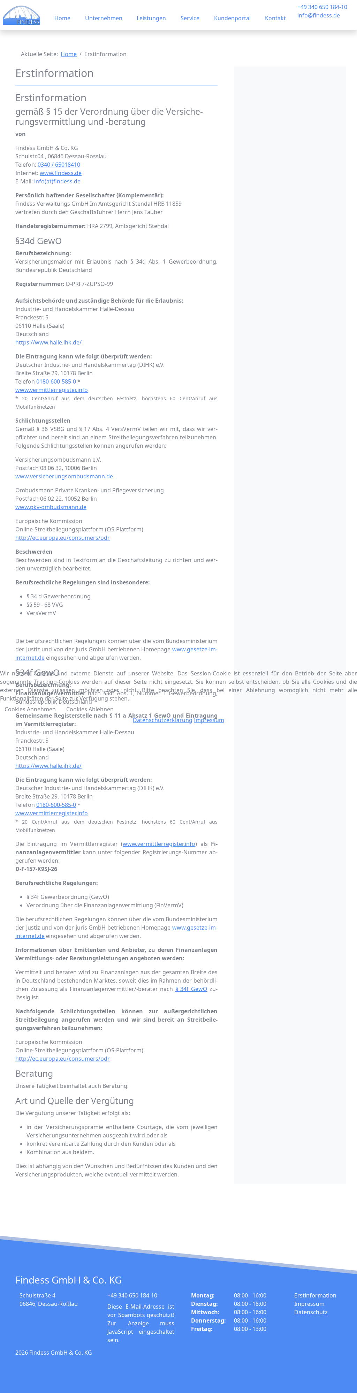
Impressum (209, 720)
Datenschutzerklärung (162, 720)
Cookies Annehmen (30, 709)
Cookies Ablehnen (90, 709)
